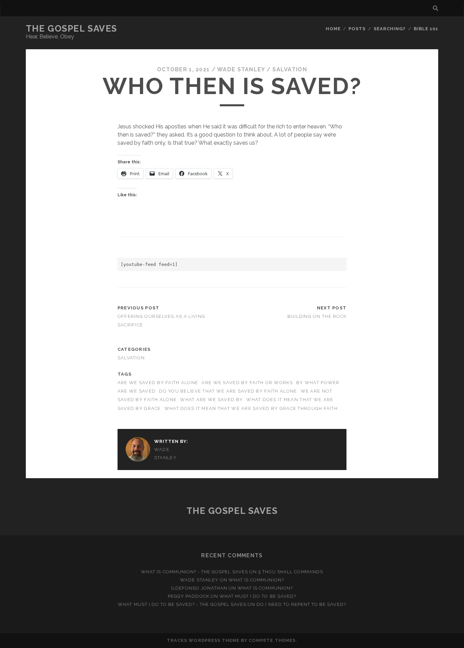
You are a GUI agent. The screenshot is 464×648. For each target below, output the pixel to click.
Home (333, 28)
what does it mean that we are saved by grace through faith (251, 408)
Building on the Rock (317, 316)
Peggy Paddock (188, 596)
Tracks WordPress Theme (203, 640)
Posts (357, 28)
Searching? (390, 28)
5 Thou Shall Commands (290, 571)
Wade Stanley (241, 69)
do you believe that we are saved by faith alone (228, 391)
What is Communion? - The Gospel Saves (194, 571)
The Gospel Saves (71, 28)
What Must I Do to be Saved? (257, 596)
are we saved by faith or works (246, 382)
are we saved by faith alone (158, 382)
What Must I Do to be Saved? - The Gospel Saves (182, 604)
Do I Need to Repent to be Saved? (301, 604)
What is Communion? (256, 579)
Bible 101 (426, 28)
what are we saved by (211, 399)
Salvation (289, 69)
